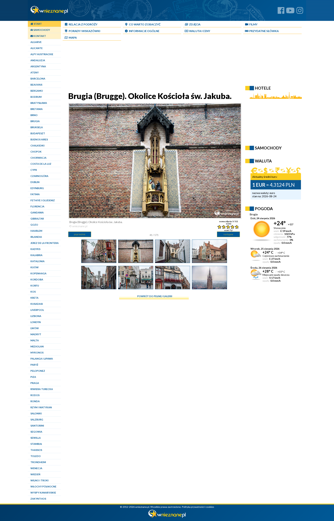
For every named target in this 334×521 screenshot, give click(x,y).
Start (37, 23)
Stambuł (36, 443)
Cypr (33, 169)
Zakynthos (38, 498)
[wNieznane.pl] (167, 516)
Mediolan (37, 346)
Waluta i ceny (199, 31)
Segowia (36, 431)
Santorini (37, 425)
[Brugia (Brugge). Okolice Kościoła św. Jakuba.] (135, 262)
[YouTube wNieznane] (290, 11)
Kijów (34, 267)
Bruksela (36, 127)
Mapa (73, 37)
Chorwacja (38, 157)
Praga (34, 382)
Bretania (36, 109)
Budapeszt (37, 133)
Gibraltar (37, 218)
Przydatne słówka (264, 31)
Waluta (263, 160)
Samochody (41, 29)
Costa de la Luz (40, 163)
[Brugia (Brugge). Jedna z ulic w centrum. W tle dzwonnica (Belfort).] (98, 288)
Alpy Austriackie (41, 54)
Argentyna (38, 66)
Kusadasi (36, 303)
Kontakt (39, 35)
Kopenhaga (38, 273)
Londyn (35, 322)
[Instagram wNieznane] (299, 11)
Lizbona (35, 316)
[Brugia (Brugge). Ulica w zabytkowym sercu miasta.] (98, 262)
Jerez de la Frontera (44, 242)
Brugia (35, 121)
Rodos (34, 395)
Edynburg (37, 188)
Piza (33, 376)
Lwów (34, 328)
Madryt (35, 334)
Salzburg (36, 419)
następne (228, 234)
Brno (34, 115)
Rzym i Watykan (41, 407)
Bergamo (36, 90)
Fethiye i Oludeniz (42, 200)
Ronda (35, 401)
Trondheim (38, 462)
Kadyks (35, 249)
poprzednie (79, 234)
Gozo (34, 224)
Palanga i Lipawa (41, 358)
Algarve (36, 42)
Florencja (37, 206)
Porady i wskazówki (84, 31)
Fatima (35, 194)
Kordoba (36, 279)
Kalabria (36, 255)
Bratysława (38, 102)
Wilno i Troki (39, 480)
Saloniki (36, 413)
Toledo (35, 456)
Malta (34, 340)
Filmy (253, 24)
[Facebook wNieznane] (281, 11)
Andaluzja (37, 60)
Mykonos (36, 352)
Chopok (36, 151)
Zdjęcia (194, 24)
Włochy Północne (43, 486)
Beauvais (36, 84)
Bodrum (36, 96)
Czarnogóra (39, 175)
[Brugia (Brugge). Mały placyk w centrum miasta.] (135, 288)
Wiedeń (35, 474)
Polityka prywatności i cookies (198, 506)
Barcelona (37, 78)
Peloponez (37, 370)
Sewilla (35, 437)
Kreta (34, 297)
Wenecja (36, 468)
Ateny (34, 72)
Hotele (263, 88)
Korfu (34, 285)
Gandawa (37, 212)
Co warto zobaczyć (145, 24)
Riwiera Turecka (41, 389)
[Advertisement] (154, 66)
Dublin (34, 182)
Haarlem (36, 230)
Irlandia (36, 236)
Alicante (36, 48)
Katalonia (37, 261)
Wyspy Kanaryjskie (43, 492)
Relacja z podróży (83, 24)
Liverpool (37, 309)
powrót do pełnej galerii (154, 296)
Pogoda (264, 208)
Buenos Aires (39, 139)
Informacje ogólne (144, 31)
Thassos (36, 449)
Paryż (34, 364)
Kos (33, 291)
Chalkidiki (37, 145)
